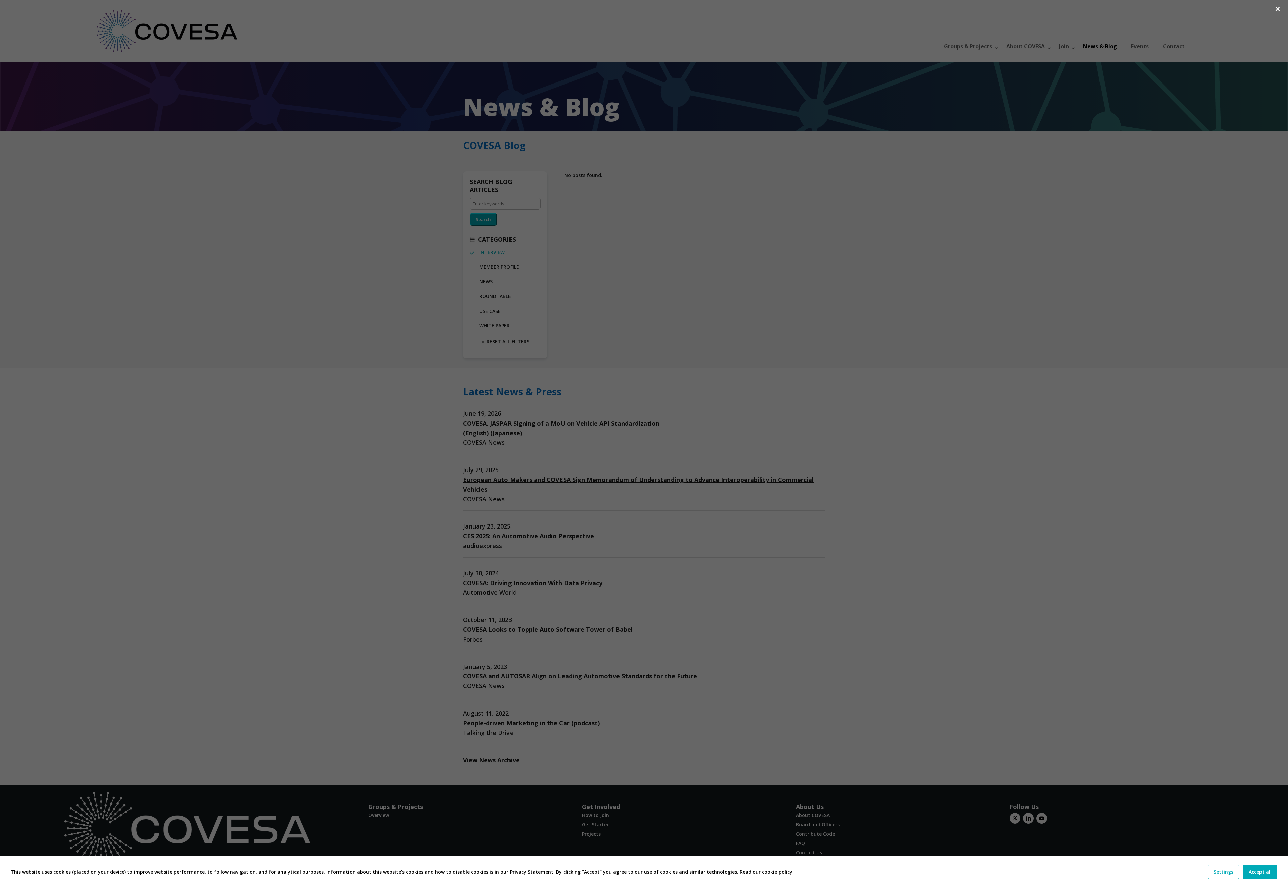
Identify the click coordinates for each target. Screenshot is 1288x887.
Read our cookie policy (766, 872)
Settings (1223, 872)
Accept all (1260, 872)
